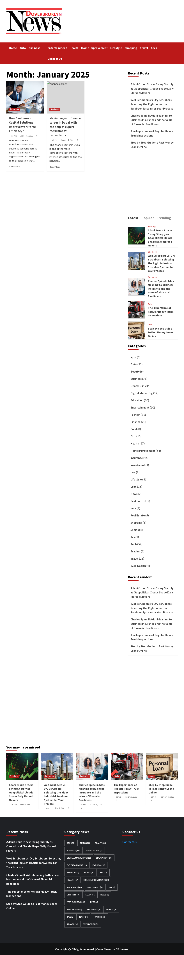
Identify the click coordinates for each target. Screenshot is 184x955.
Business (34, 48)
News (133, 493)
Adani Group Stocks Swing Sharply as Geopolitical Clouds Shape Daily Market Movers (152, 88)
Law (132, 472)
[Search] (175, 47)
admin (14, 136)
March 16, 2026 (96, 804)
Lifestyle (116, 48)
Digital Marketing (141, 393)
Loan (150, 325)
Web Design (138, 565)
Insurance (136, 457)
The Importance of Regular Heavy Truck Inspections (151, 133)
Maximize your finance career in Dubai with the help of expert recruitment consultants (65, 126)
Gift (133, 436)
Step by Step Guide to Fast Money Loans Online (152, 144)
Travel (144, 48)
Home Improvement (94, 48)
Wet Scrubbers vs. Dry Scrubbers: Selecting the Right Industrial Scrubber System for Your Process (151, 104)
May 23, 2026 (25, 804)
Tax (132, 537)
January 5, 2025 (26, 136)
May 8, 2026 (59, 808)
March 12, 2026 (131, 797)
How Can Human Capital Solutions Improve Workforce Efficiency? (22, 124)
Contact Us (54, 58)
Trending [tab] (164, 218)
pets (133, 508)
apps (133, 357)
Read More (14, 166)
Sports (134, 529)
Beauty (135, 371)
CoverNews (103, 949)
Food (133, 429)
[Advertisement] (156, 185)
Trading (152, 227)
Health (74, 48)
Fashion (135, 414)
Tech (154, 48)
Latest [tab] (133, 218)
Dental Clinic (138, 385)
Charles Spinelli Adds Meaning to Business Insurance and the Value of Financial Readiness (151, 120)
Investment (137, 465)
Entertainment (57, 48)
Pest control (138, 501)
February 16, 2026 (167, 797)
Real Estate (137, 515)
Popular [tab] (147, 218)
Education (136, 400)
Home (13, 48)
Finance (135, 421)
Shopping (131, 48)
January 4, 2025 (67, 140)
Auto (23, 48)
